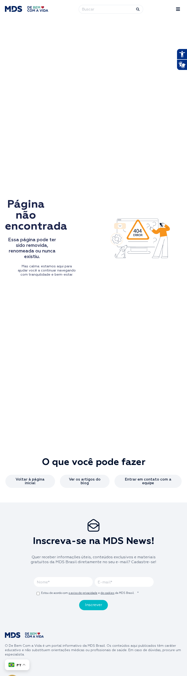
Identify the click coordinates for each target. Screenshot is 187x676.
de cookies (107, 593)
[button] (178, 9)
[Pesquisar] (137, 9)
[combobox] (105, 9)
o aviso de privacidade (83, 593)
